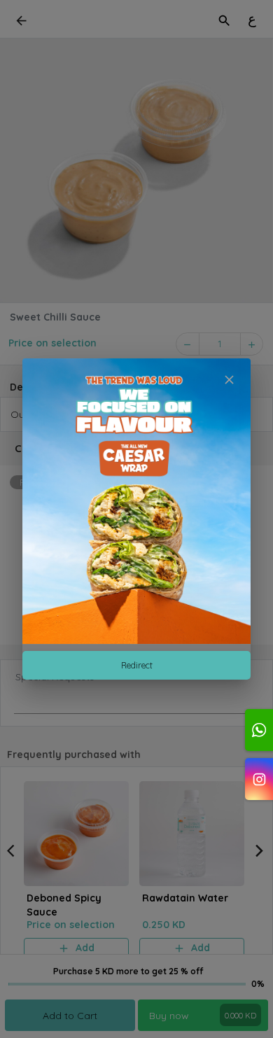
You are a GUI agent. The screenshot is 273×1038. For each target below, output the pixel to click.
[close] (229, 379)
